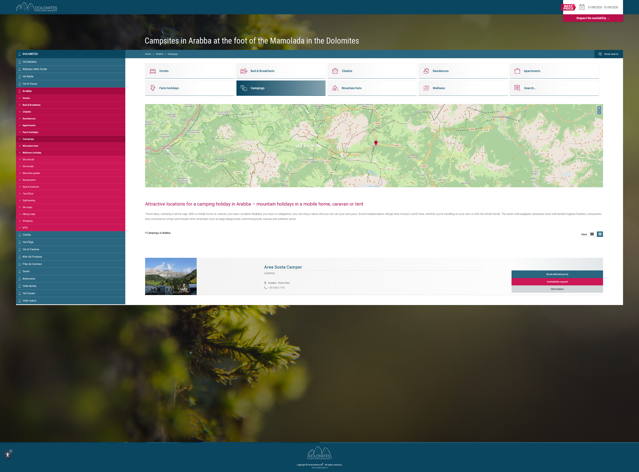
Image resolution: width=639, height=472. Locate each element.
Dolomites (30, 54)
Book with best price (557, 274)
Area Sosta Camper (283, 267)
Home (148, 54)
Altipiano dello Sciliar (35, 69)
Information (557, 289)
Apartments (29, 125)
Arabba (27, 91)
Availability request (557, 281)
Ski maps (27, 207)
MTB (25, 227)
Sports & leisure (31, 186)
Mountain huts (30, 146)
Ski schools (28, 159)
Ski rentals (28, 166)
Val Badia (28, 76)
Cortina (27, 234)
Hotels (26, 98)
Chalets (27, 111)
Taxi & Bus (28, 193)
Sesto (26, 271)
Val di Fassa (30, 83)
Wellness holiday (32, 152)
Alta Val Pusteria (32, 256)
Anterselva (29, 278)
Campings (28, 139)
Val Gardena (29, 61)
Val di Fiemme (31, 249)
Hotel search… (612, 54)
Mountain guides (31, 173)
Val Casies (29, 293)
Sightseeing (29, 200)
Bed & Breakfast (31, 105)
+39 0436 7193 (276, 287)
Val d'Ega (28, 242)
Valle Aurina (29, 286)
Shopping (28, 221)
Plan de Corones (32, 264)
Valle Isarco (29, 300)
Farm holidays (30, 132)
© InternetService (314, 465)
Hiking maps (29, 214)
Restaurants (29, 180)
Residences (29, 118)
